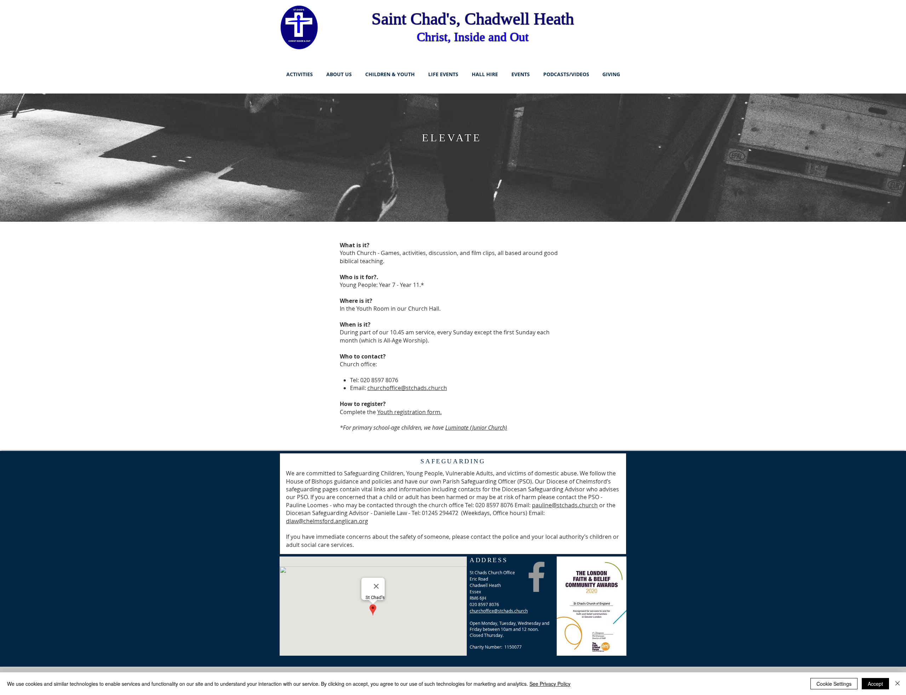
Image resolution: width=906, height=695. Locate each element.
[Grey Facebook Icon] (536, 576)
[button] (300, 74)
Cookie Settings (833, 683)
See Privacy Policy (549, 683)
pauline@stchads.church (565, 505)
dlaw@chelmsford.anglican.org (327, 521)
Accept (875, 683)
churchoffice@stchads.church (407, 388)
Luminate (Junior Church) (476, 427)
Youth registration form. (409, 412)
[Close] (897, 683)
